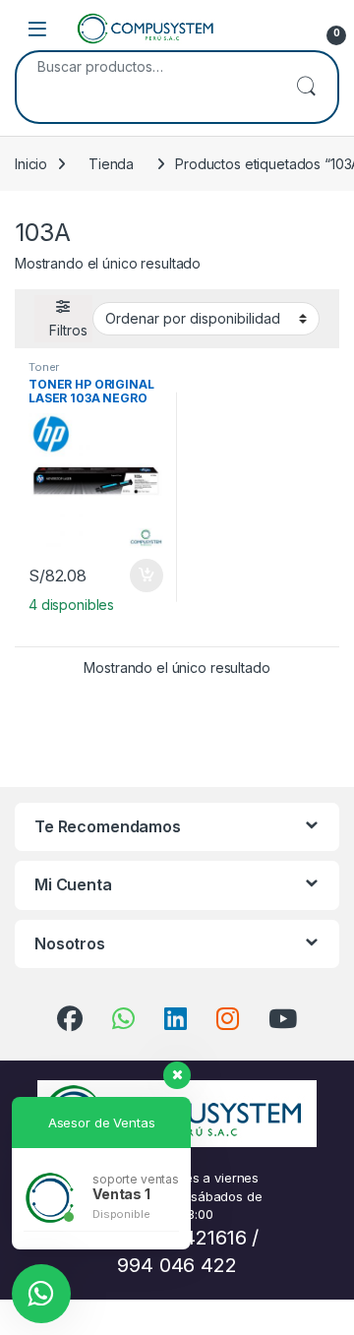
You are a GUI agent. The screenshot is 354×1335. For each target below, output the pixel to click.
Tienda (111, 163)
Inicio (31, 163)
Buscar (305, 87)
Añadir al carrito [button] (143, 575)
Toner (44, 367)
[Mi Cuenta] (287, 28)
